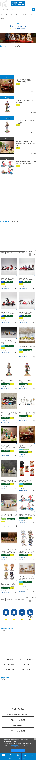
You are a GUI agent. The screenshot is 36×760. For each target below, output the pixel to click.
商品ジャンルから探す (18, 720)
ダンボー (26, 664)
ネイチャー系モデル (9, 669)
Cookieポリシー (14, 745)
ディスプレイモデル (26, 659)
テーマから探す (18, 725)
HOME (1, 13)
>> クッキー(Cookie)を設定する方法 (12, 746)
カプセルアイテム (9, 664)
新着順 (22, 252)
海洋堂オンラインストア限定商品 (18, 714)
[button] (34, 254)
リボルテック (9, 659)
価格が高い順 (17, 252)
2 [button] (32, 254)
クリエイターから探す (18, 731)
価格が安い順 (9, 252)
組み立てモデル (26, 669)
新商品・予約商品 (18, 709)
